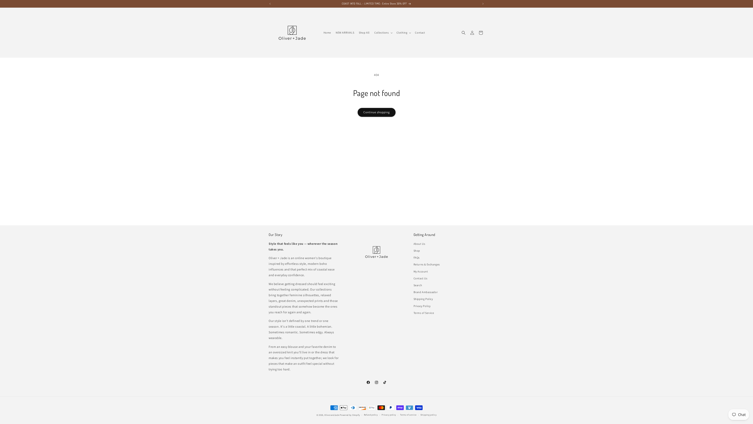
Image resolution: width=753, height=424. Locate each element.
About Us (419, 244)
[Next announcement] (483, 3)
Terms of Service (424, 313)
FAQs (417, 257)
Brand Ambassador (426, 292)
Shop (417, 250)
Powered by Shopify (350, 415)
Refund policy (371, 414)
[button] (383, 32)
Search (418, 285)
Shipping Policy (423, 299)
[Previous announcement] (270, 3)
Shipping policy (428, 414)
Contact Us (420, 278)
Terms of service (408, 414)
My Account (421, 271)
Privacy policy (389, 414)
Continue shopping (376, 112)
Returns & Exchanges (427, 264)
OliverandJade (331, 415)
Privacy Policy (422, 306)
